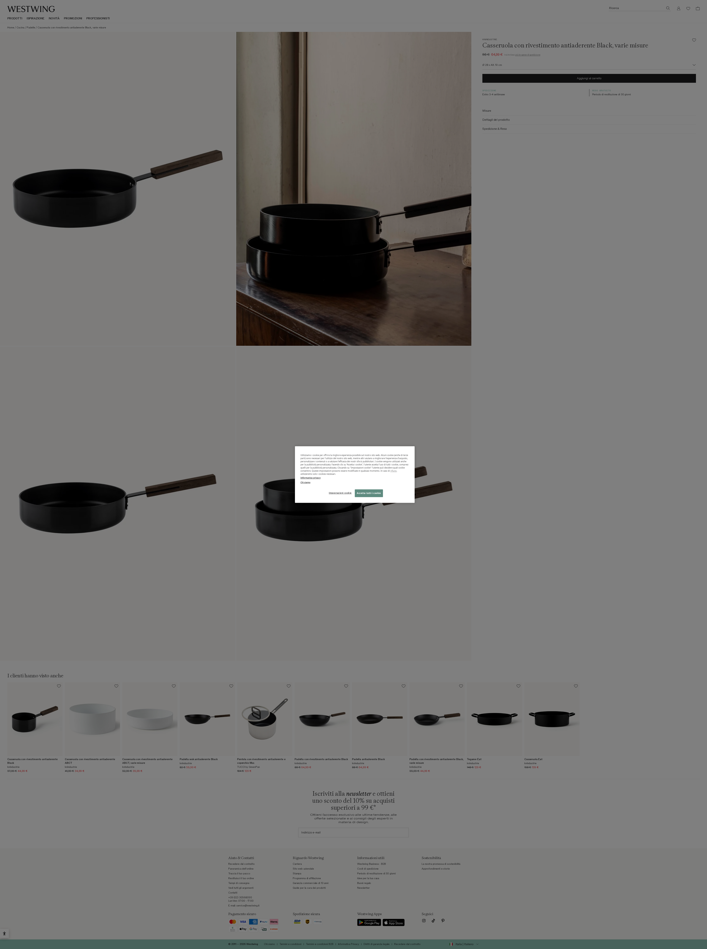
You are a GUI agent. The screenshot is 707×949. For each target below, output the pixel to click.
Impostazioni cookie (340, 493)
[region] (355, 474)
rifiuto (393, 470)
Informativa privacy (310, 477)
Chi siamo (305, 482)
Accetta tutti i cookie (369, 493)
